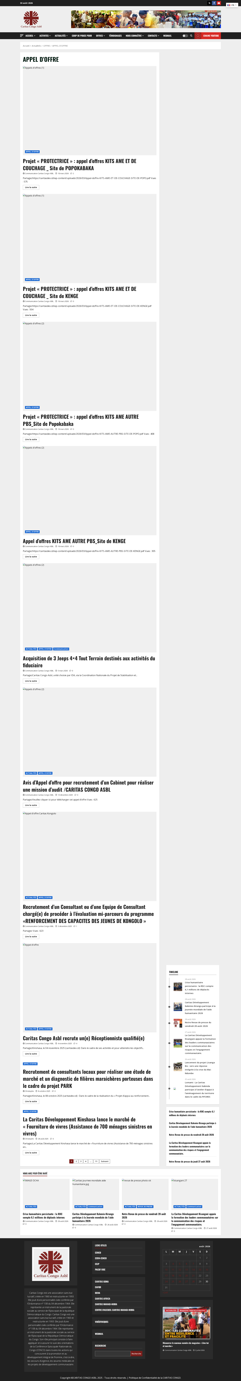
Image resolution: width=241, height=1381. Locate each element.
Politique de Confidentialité (143, 1377)
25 (173, 1281)
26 (180, 1281)
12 (180, 1269)
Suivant (105, 1161)
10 (166, 1269)
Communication (61, 649)
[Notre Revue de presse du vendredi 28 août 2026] (145, 1194)
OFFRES (99, 35)
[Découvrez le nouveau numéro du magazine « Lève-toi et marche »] (186, 1323)
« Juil (165, 1292)
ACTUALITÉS (31, 649)
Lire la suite (32, 188)
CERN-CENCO (101, 1258)
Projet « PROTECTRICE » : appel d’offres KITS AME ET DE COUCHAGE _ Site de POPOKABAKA (79, 164)
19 (180, 1275)
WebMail (167, 35)
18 (173, 1275)
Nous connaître (134, 35)
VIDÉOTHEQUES (101, 1321)
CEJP (97, 1264)
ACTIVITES (44, 35)
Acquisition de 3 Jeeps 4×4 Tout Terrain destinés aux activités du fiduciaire (89, 661)
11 (96, 1161)
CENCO (98, 1252)
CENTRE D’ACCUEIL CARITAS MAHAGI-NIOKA (114, 1310)
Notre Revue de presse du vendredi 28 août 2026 (191, 1134)
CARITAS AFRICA (102, 1298)
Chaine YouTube (211, 35)
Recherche (100, 1345)
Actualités (60, 35)
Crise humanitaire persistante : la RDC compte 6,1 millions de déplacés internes (192, 1113)
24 (166, 1281)
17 (166, 1275)
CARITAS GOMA (102, 1281)
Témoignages (115, 35)
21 (193, 1275)
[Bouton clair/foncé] (185, 35)
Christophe (29, 1091)
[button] (21, 35)
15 (200, 1269)
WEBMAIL (99, 1333)
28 (193, 1281)
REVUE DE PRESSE (145, 1206)
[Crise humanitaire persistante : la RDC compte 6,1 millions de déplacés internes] (46, 1194)
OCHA (97, 1293)
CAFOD (98, 1287)
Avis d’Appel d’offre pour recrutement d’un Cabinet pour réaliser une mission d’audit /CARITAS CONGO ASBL (88, 786)
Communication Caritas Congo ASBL (39, 173)
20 (186, 1275)
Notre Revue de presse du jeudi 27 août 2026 (189, 1161)
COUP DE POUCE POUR (82, 35)
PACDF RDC (100, 1269)
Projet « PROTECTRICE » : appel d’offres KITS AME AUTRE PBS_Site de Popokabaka (81, 420)
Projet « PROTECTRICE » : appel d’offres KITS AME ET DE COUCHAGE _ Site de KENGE (79, 292)
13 (186, 1269)
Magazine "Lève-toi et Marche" (192, 1310)
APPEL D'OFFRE (32, 151)
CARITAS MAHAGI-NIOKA (106, 1304)
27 (186, 1281)
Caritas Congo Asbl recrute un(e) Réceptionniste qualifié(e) (83, 1038)
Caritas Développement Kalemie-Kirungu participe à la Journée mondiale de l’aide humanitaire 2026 (192, 1124)
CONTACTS (152, 35)
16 (207, 1269)
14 (193, 1269)
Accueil (29, 35)
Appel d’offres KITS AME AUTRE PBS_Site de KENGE (74, 540)
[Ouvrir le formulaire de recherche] (191, 35)
